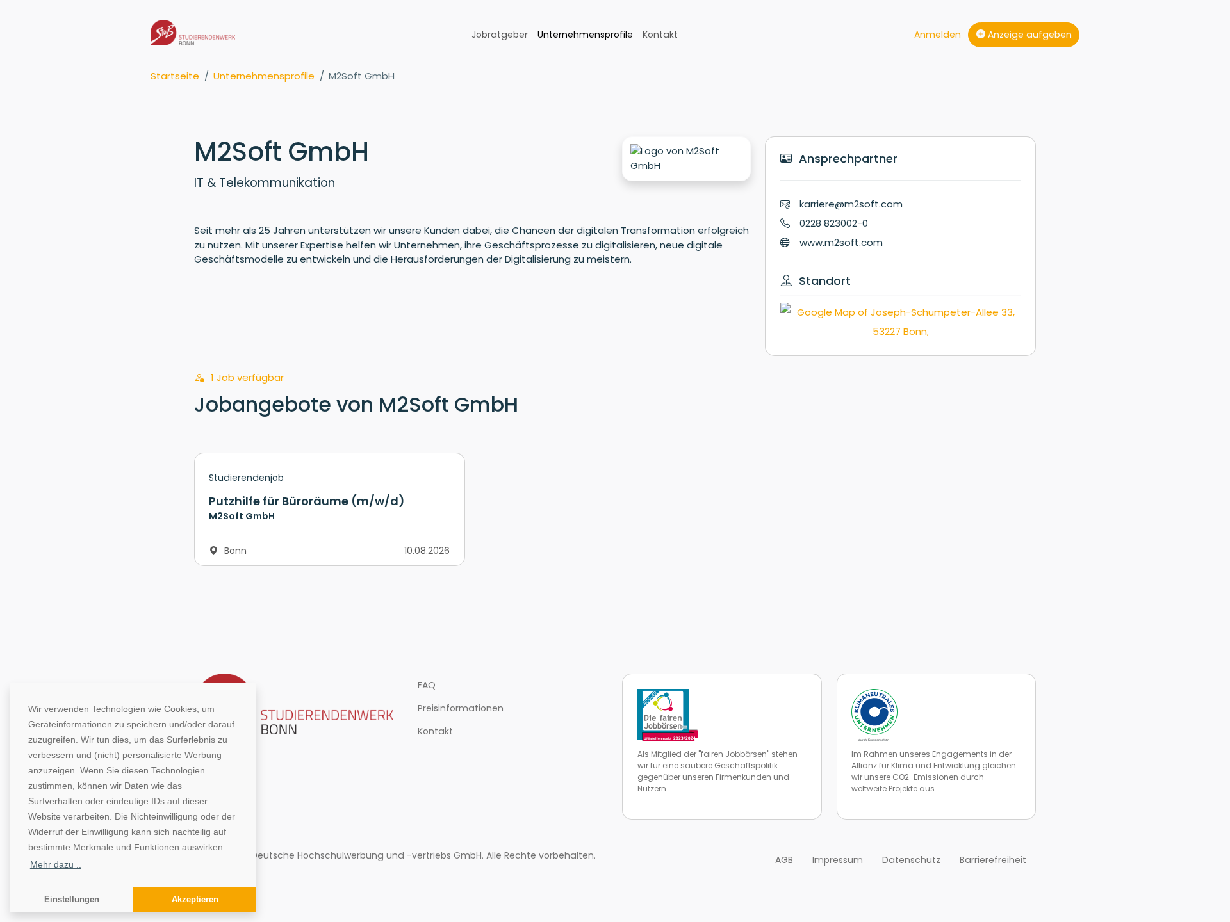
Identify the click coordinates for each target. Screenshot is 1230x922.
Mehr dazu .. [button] (55, 864)
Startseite (175, 76)
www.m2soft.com (841, 242)
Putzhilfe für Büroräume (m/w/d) (307, 501)
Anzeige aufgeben (1028, 34)
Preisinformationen (461, 708)
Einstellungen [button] (71, 899)
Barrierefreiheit (993, 859)
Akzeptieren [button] (195, 899)
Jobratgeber (500, 34)
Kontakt (660, 34)
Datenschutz (911, 859)
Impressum (837, 859)
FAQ (427, 685)
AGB (784, 859)
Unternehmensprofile (585, 34)
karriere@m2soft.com (851, 204)
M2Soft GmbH (448, 404)
